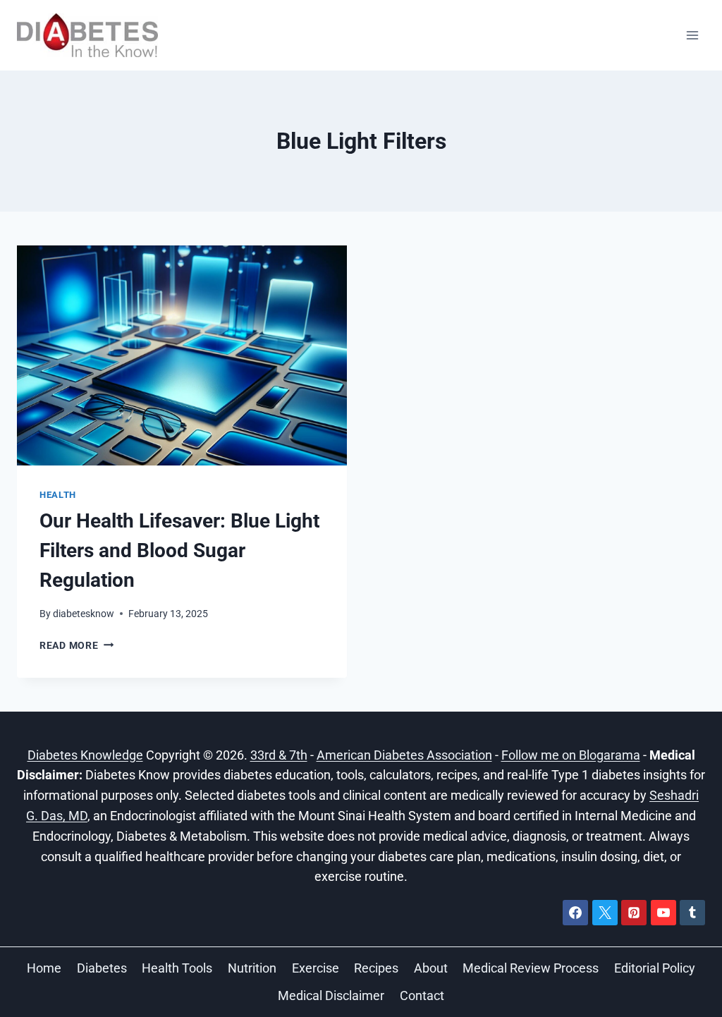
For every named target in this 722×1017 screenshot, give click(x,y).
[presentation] (182, 355)
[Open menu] (692, 35)
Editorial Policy (654, 968)
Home (44, 968)
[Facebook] (575, 912)
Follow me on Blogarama (570, 755)
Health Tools (177, 968)
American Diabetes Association (404, 755)
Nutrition (252, 968)
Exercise (315, 968)
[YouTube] (663, 912)
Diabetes (102, 968)
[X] (605, 912)
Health (57, 494)
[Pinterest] (634, 912)
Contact (422, 995)
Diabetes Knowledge (85, 755)
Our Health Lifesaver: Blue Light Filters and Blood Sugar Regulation (179, 550)
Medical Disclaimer (331, 995)
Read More (76, 646)
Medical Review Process (531, 968)
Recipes (376, 968)
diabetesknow (83, 614)
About (431, 968)
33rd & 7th (278, 755)
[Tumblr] (692, 912)
